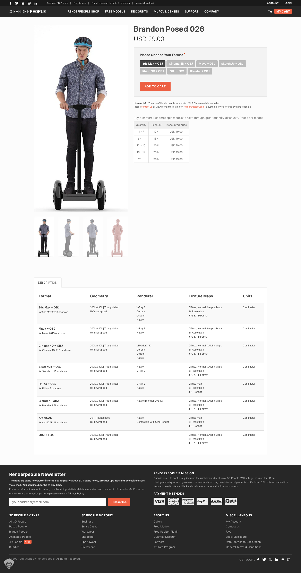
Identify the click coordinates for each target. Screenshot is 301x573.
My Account (233, 521)
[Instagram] (29, 3)
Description (47, 282)
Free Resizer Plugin (166, 531)
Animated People (20, 536)
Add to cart (155, 86)
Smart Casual (89, 526)
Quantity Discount (165, 536)
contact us (146, 106)
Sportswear (88, 541)
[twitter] (264, 560)
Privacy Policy (76, 493)
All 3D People (17, 521)
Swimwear (88, 547)
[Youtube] (270, 560)
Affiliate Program (164, 547)
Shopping (87, 536)
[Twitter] (17, 3)
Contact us (233, 526)
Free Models (162, 526)
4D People (20, 541)
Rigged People (18, 531)
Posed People (18, 526)
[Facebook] (11, 3)
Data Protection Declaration (243, 541)
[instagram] (289, 560)
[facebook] (258, 560)
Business (87, 521)
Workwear (87, 531)
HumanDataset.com (194, 106)
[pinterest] (283, 560)
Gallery (158, 521)
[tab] (48, 282)
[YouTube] (23, 3)
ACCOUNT (272, 3)
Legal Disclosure (236, 536)
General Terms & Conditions (243, 547)
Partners (159, 541)
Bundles (14, 547)
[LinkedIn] (35, 3)
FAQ (228, 531)
